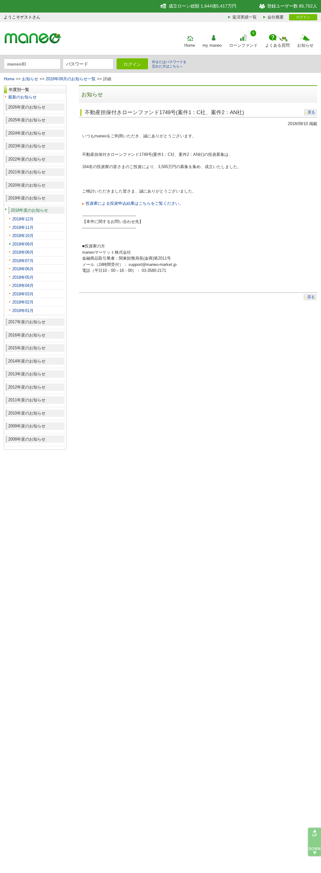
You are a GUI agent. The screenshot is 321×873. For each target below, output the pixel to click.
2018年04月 (23, 285)
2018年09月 (23, 244)
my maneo (212, 45)
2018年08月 (23, 252)
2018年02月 (23, 302)
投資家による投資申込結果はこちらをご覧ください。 (134, 203)
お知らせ (305, 45)
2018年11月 (23, 227)
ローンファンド (243, 45)
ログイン (303, 17)
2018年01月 (23, 310)
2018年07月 (23, 260)
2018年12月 (23, 219)
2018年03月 (23, 294)
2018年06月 (23, 269)
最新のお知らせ (22, 97)
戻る (311, 112)
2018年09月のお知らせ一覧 (71, 79)
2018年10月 (23, 235)
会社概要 (275, 17)
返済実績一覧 (244, 17)
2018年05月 (23, 277)
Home (189, 45)
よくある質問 (277, 45)
